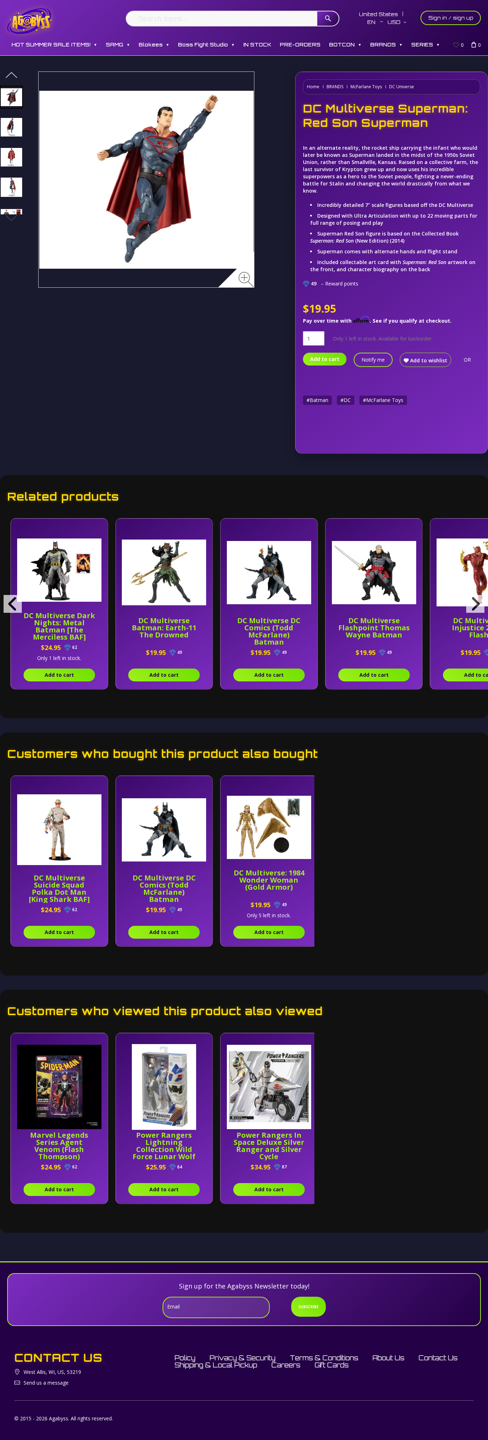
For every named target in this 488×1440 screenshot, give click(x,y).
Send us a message (46, 1382)
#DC (345, 400)
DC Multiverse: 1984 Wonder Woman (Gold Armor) (269, 880)
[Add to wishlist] (96, 527)
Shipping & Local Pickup (216, 1365)
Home (313, 87)
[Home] (30, 20)
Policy (185, 1357)
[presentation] (13, 604)
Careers (286, 1365)
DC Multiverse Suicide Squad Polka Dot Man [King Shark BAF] (59, 888)
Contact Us (438, 1357)
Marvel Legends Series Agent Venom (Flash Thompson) (59, 1145)
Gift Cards (332, 1365)
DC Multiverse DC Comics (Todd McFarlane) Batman (268, 631)
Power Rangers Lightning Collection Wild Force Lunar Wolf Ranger (164, 1149)
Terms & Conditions (324, 1357)
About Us (388, 1357)
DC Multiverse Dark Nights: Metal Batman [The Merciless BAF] (59, 626)
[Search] (328, 18)
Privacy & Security (242, 1357)
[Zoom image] (246, 279)
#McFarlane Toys (383, 400)
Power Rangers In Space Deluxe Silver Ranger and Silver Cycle (269, 1145)
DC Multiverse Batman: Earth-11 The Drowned (164, 628)
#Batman (317, 400)
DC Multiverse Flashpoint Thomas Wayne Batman (374, 628)
